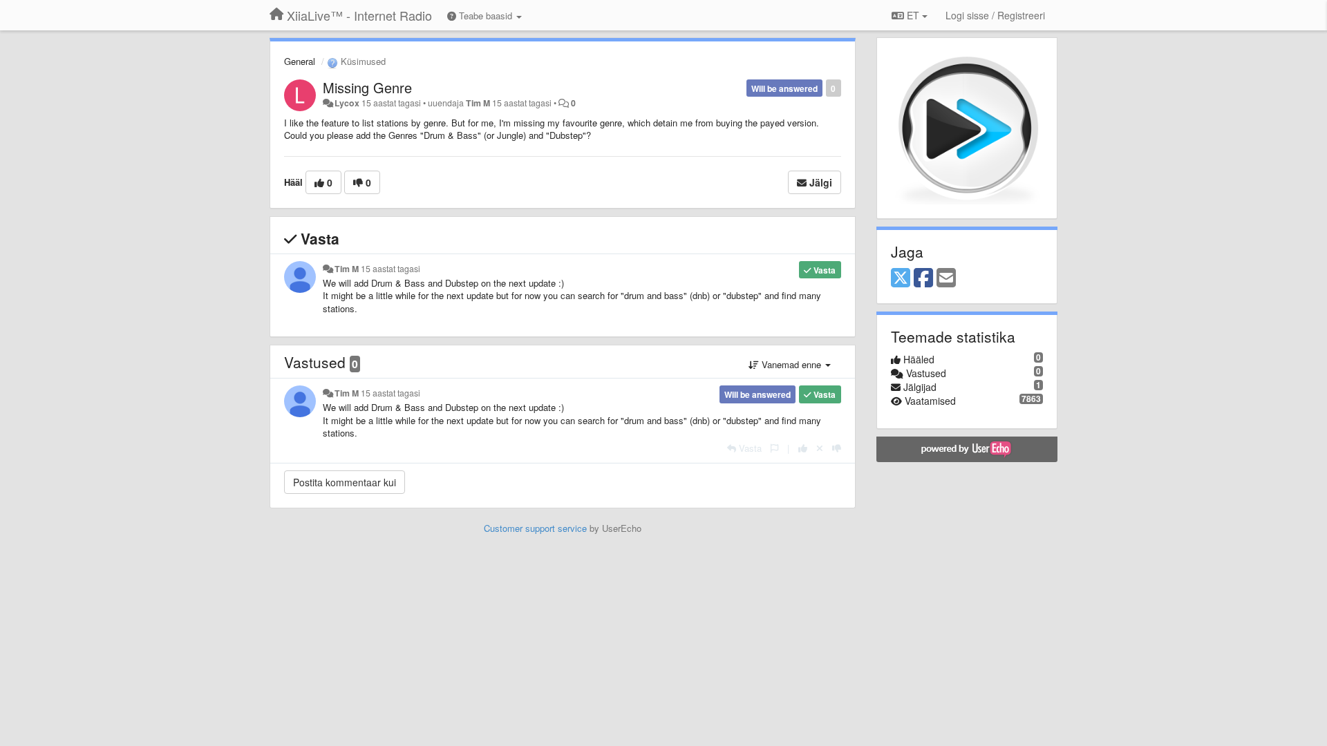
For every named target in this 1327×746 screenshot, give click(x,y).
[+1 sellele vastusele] (802, 448)
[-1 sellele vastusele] (836, 448)
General (299, 61)
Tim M (478, 103)
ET (913, 15)
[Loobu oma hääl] (819, 448)
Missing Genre (367, 87)
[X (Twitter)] (900, 278)
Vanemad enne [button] (791, 364)
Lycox (347, 103)
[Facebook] (923, 278)
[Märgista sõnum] (774, 448)
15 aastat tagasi (390, 268)
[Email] (946, 278)
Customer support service (535, 528)
